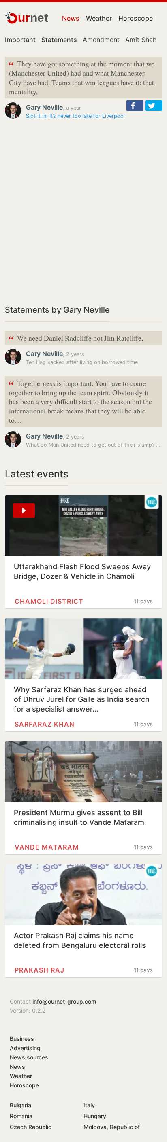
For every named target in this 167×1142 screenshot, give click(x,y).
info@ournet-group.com (64, 1001)
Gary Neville (44, 107)
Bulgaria (20, 1105)
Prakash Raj (39, 970)
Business (22, 1038)
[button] (134, 105)
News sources (29, 1057)
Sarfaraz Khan (45, 724)
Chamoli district (49, 601)
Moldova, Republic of (112, 1126)
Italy (89, 1105)
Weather (99, 18)
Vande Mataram (47, 847)
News (70, 18)
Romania (21, 1115)
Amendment (101, 40)
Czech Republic (30, 1126)
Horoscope (135, 18)
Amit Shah (140, 40)
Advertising (25, 1048)
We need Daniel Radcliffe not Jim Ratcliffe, (75, 338)
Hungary (95, 1115)
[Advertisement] (83, 212)
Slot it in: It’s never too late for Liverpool (75, 116)
